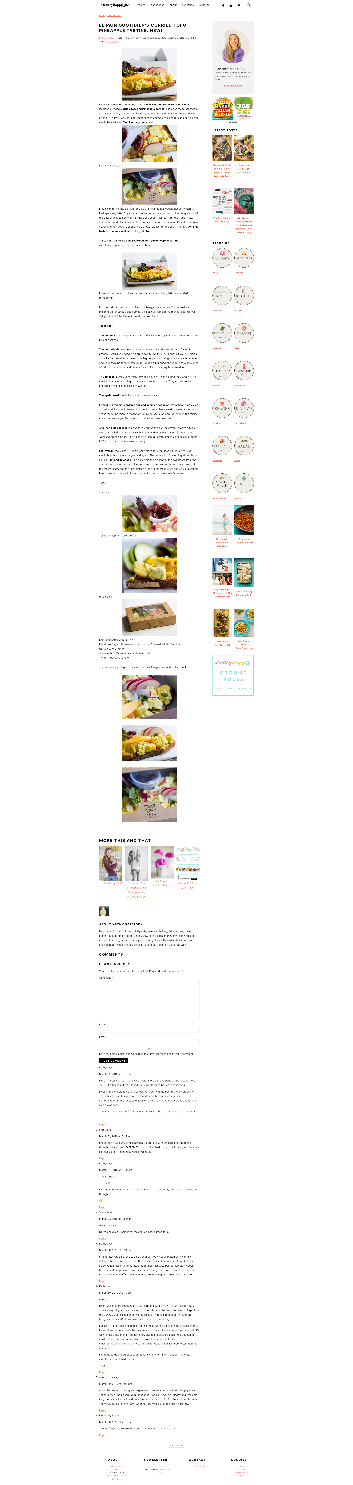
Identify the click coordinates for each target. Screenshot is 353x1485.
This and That (114, 15)
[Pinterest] (238, 5)
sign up (157, 1466)
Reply (102, 1124)
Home (102, 15)
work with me (200, 1466)
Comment (106, 977)
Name (103, 1024)
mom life (204, 4)
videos (241, 1476)
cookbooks (157, 4)
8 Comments (112, 41)
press (116, 1469)
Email (103, 1036)
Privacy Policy (112, 1476)
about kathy (116, 1466)
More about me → (233, 85)
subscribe (188, 4)
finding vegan (241, 1472)
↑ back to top (176, 1445)
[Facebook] (223, 5)
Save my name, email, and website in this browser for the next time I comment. (146, 1053)
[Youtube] (231, 5)
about (173, 4)
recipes (141, 4)
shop (241, 1466)
